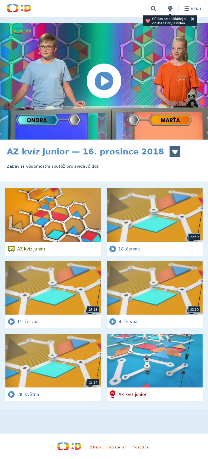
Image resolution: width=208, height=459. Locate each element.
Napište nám (118, 447)
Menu (196, 8)
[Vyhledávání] (153, 8)
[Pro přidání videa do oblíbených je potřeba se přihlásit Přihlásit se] (175, 151)
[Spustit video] (104, 81)
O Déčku (96, 447)
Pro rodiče (140, 447)
